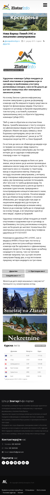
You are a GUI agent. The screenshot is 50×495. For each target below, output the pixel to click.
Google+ (11, 462)
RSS (27, 462)
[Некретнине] (25, 329)
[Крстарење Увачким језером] (25, 24)
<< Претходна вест (36, 271)
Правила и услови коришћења (12, 490)
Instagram (15, 462)
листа (12, 345)
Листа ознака (41, 490)
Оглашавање (29, 490)
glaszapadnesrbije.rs (12, 41)
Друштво (6, 44)
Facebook (3, 462)
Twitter (7, 462)
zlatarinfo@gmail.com (16, 452)
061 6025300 (16, 444)
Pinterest (19, 462)
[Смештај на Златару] (25, 301)
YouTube (23, 462)
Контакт (20, 492)
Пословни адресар (9, 492)
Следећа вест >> (13, 276)
